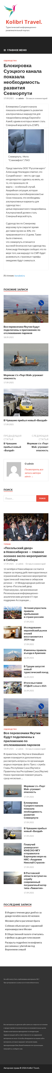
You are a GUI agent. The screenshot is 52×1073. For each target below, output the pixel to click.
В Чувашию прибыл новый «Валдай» (25, 420)
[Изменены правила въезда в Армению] (13, 660)
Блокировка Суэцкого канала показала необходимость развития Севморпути (33, 810)
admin (21, 98)
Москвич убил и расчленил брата (22, 920)
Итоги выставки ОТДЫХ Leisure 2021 (35, 684)
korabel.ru (20, 275)
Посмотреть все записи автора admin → (34, 473)
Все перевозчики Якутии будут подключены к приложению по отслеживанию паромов (22, 330)
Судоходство (10, 61)
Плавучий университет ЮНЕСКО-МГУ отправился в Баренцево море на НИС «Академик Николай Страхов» (35, 853)
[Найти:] (26, 498)
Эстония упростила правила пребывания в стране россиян (35, 612)
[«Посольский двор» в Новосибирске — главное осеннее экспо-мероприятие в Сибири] (26, 541)
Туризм (7, 544)
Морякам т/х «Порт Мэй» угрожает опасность (34, 789)
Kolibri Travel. (24, 21)
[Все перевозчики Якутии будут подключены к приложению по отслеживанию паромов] (26, 323)
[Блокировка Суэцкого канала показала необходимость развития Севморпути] (13, 812)
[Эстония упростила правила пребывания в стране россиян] (13, 618)
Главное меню (17, 50)
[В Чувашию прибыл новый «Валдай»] (26, 417)
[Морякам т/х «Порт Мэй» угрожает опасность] (26, 371)
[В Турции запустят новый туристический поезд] (13, 676)
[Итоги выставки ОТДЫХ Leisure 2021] (13, 692)
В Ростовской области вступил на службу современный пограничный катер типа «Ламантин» (35, 880)
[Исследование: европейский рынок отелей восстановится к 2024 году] (13, 637)
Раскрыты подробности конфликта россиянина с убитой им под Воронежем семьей (23, 946)
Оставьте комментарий (36, 98)
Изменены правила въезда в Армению (35, 652)
